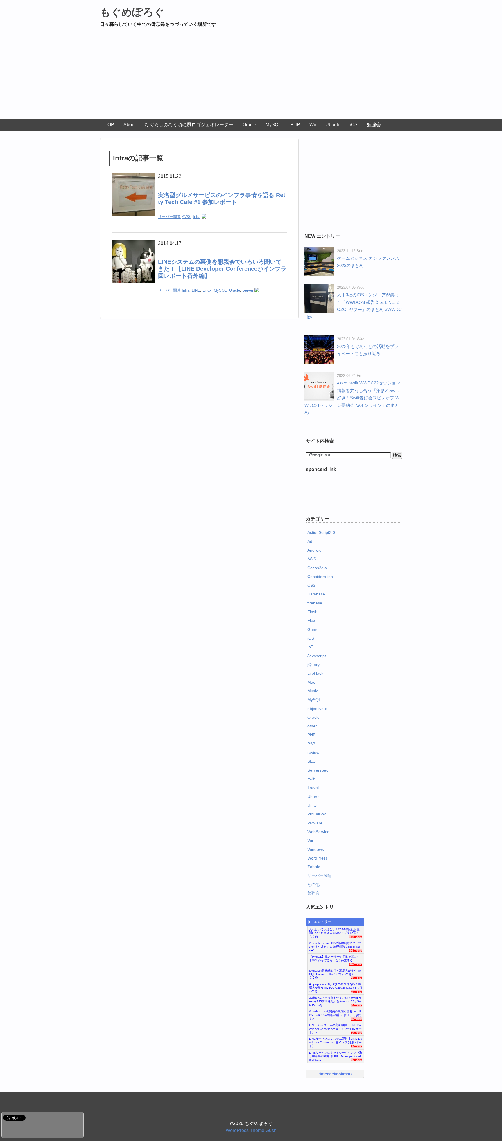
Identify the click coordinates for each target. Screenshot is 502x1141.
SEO (311, 761)
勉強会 (374, 124)
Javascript (316, 655)
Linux (206, 290)
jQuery (313, 664)
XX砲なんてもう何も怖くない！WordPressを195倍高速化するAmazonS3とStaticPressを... (335, 1000)
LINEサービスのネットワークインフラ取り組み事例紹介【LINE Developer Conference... (335, 1055)
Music (312, 691)
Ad (309, 541)
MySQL (273, 124)
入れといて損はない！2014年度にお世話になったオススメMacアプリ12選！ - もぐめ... (335, 931)
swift (311, 779)
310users (355, 936)
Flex (311, 620)
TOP (109, 124)
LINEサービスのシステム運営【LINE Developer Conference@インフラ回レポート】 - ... (335, 1041)
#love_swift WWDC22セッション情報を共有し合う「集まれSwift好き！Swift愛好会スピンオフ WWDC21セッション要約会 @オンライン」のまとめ (352, 397)
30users (356, 1032)
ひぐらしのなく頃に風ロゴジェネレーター (189, 124)
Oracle (249, 124)
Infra (196, 216)
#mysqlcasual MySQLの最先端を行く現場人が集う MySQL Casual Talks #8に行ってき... (335, 986)
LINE (196, 290)
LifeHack (315, 673)
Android (314, 550)
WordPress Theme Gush (251, 1130)
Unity (312, 805)
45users (356, 991)
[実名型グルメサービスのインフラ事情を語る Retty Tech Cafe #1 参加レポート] (133, 176)
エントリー (322, 922)
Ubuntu (332, 124)
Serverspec (317, 770)
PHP (295, 124)
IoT (310, 646)
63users (356, 977)
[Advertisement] (251, 75)
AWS (186, 216)
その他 (313, 884)
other (312, 726)
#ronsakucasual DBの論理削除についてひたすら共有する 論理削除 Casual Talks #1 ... (335, 945)
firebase (314, 603)
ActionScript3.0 (321, 532)
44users (356, 1005)
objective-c (317, 708)
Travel (313, 787)
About (129, 124)
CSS (311, 585)
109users (355, 964)
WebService (318, 831)
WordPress (317, 858)
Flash (312, 611)
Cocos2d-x (317, 568)
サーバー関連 (169, 216)
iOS (354, 124)
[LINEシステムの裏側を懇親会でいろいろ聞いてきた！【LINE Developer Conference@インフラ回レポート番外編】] (133, 243)
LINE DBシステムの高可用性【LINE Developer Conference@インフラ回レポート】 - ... (335, 1027)
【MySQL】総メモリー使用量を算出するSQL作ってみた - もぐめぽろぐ (334, 958)
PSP (311, 743)
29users (356, 1046)
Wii (312, 124)
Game (313, 629)
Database (316, 594)
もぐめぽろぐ (132, 12)
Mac (311, 682)
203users (355, 950)
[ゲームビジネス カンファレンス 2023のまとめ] (319, 250)
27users (356, 1059)
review (313, 752)
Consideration (320, 576)
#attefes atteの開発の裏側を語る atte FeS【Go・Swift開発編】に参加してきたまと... (335, 1013)
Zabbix (313, 866)
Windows (315, 849)
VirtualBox (316, 814)
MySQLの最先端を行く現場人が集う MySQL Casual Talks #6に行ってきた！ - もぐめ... (335, 972)
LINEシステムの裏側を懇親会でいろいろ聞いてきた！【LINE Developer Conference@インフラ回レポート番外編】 (222, 269)
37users (356, 1019)
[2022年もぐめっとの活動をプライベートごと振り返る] (319, 338)
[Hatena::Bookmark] (335, 1074)
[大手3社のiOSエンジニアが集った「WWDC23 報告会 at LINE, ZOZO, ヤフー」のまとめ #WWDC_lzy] (319, 287)
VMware (314, 823)
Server (247, 290)
